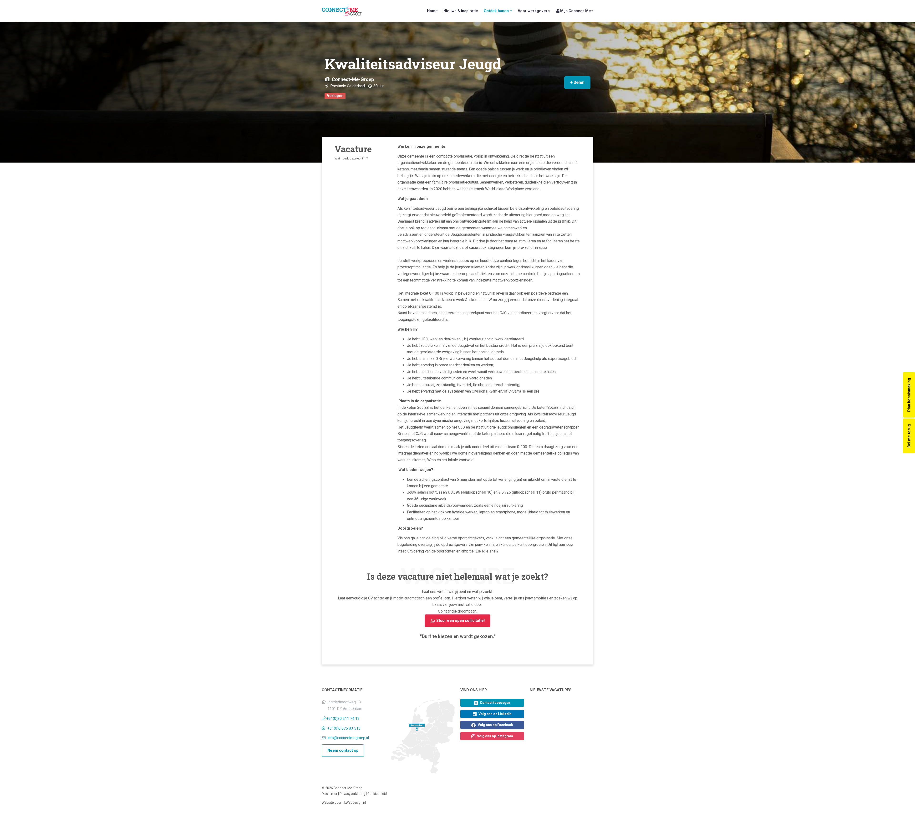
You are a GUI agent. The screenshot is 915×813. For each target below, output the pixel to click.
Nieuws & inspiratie (460, 11)
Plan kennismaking (909, 395)
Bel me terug (909, 435)
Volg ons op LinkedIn (495, 714)
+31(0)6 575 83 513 (344, 728)
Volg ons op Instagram (494, 736)
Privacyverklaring (352, 794)
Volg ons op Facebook (495, 725)
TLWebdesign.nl (354, 802)
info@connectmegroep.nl (347, 738)
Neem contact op (342, 750)
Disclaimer (329, 794)
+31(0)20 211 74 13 (343, 718)
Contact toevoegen (494, 703)
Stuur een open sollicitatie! (460, 620)
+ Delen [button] (577, 82)
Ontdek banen (497, 11)
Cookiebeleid (377, 794)
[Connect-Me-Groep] (342, 10)
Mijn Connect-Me (575, 11)
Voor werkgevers (534, 11)
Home (432, 11)
